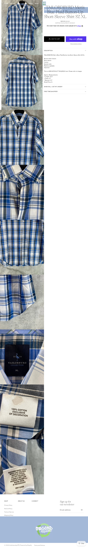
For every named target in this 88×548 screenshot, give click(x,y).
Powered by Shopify (26, 545)
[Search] (72, 3)
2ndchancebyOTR (14, 545)
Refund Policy (8, 509)
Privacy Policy (8, 505)
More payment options (76, 43)
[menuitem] (37, 3)
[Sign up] (81, 510)
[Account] (76, 3)
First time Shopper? (51, 91)
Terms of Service (9, 512)
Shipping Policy (8, 515)
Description (48, 50)
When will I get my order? (53, 87)
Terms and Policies (39, 545)
